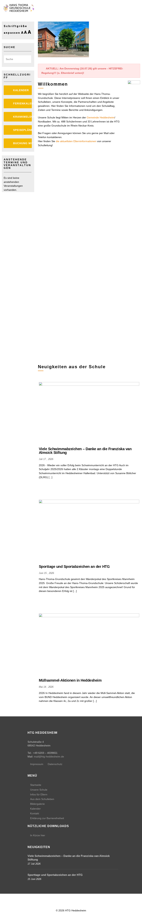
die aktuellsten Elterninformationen (76, 141)
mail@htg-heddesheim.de (49, 756)
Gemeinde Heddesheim (100, 117)
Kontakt (34, 813)
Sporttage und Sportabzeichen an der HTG (55, 874)
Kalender (35, 808)
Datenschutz (55, 764)
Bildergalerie (37, 803)
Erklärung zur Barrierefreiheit (47, 818)
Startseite (35, 784)
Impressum (36, 764)
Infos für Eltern (38, 794)
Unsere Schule (38, 789)
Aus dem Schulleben (42, 799)
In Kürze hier (37, 835)
